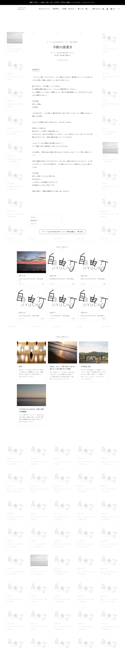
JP (114, 9)
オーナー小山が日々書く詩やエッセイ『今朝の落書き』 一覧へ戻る (62, 232)
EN (118, 9)
